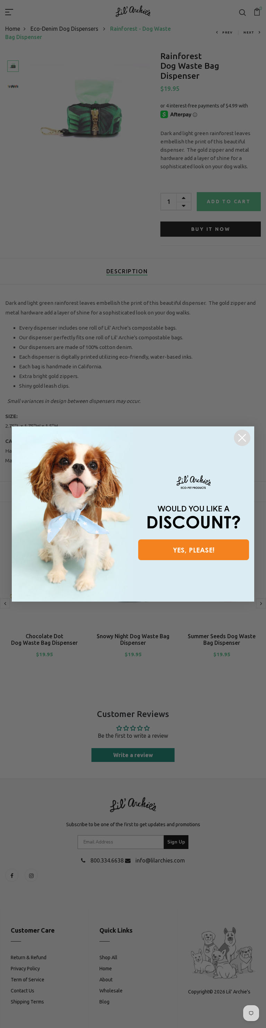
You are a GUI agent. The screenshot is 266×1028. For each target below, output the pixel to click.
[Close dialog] (242, 437)
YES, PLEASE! (193, 550)
